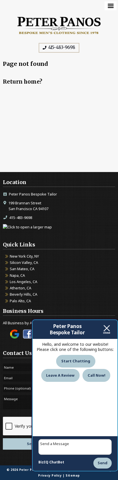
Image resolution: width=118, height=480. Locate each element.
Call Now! (96, 375)
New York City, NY (24, 256)
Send (102, 462)
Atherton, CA (20, 288)
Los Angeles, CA (23, 281)
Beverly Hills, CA (23, 294)
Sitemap (73, 475)
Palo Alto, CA (20, 300)
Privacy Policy (50, 475)
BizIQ (43, 462)
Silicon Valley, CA (24, 262)
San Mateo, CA (22, 268)
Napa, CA (17, 275)
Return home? (22, 81)
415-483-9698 (61, 47)
